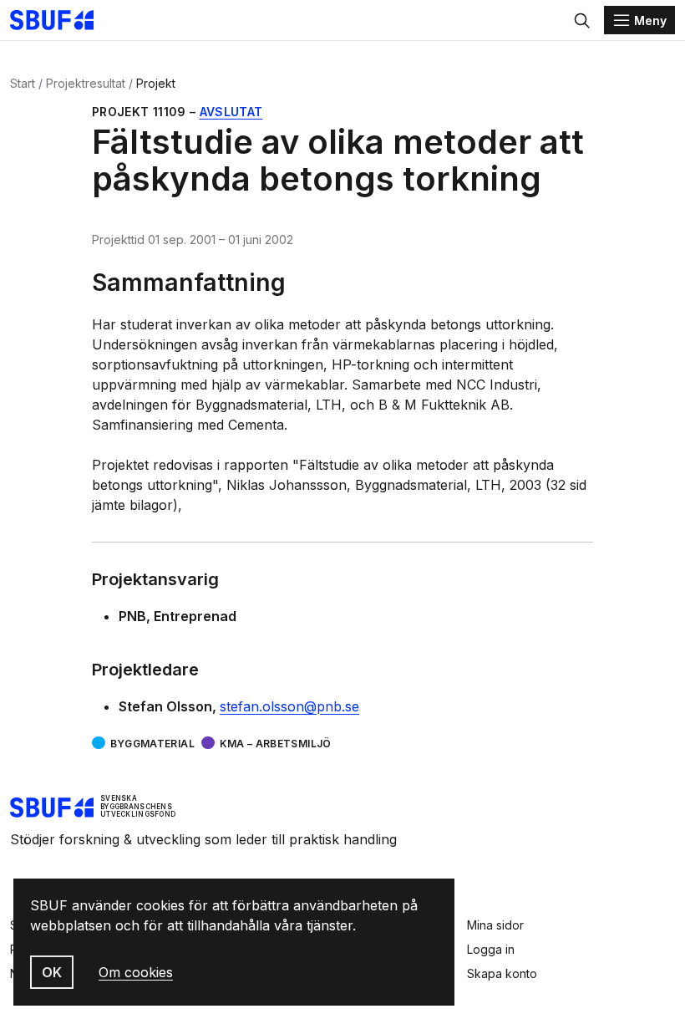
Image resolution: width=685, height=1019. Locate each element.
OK (52, 972)
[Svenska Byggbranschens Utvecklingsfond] (60, 20)
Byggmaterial (152, 743)
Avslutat (231, 111)
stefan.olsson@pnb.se (289, 706)
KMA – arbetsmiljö (276, 743)
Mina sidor (495, 925)
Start (22, 83)
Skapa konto (502, 973)
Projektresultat (85, 83)
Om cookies (136, 972)
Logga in (491, 949)
